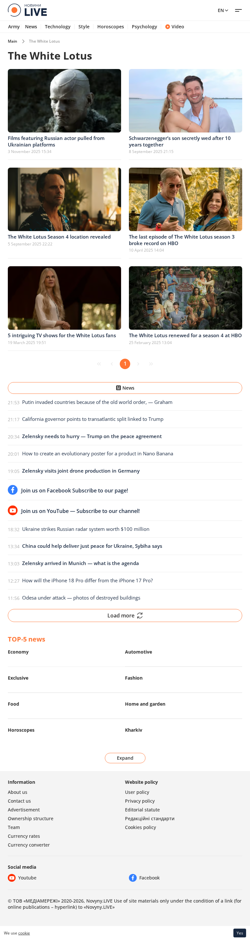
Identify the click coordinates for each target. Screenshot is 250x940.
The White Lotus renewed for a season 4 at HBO (185, 335)
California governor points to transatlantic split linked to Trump (92, 419)
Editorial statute (142, 810)
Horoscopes (110, 26)
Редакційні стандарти (149, 818)
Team (14, 827)
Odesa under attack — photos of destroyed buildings (81, 597)
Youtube (27, 878)
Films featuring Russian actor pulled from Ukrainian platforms (56, 141)
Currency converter (29, 845)
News (31, 26)
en (221, 10)
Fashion (134, 678)
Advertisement (24, 810)
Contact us (19, 801)
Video (178, 26)
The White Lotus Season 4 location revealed (59, 236)
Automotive (138, 652)
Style (84, 26)
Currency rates (24, 836)
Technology (58, 26)
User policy (137, 792)
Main (12, 41)
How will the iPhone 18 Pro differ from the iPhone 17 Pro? (87, 580)
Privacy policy (140, 801)
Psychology (144, 26)
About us (17, 792)
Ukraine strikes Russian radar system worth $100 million (85, 529)
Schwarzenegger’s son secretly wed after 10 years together (180, 141)
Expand (125, 758)
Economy (18, 652)
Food (13, 704)
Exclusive (18, 678)
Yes (240, 933)
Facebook (149, 878)
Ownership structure (30, 818)
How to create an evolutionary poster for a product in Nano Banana (97, 453)
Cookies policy (140, 827)
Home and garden (145, 704)
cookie (24, 933)
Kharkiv (133, 730)
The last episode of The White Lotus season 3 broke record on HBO (182, 239)
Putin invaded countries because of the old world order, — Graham (97, 402)
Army (14, 26)
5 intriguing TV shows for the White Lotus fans (62, 335)
